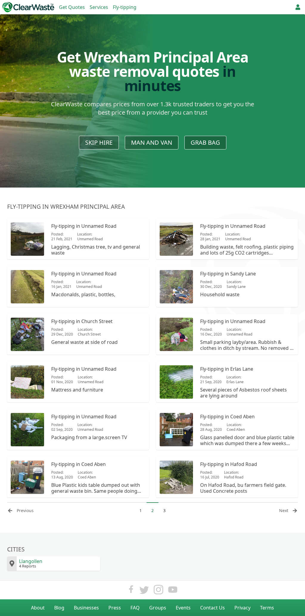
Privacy (242, 607)
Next (283, 510)
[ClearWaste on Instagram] (158, 591)
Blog (59, 607)
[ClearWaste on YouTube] (173, 591)
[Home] (28, 7)
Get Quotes (72, 7)
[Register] (298, 7)
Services (99, 7)
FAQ (135, 607)
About (38, 607)
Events (183, 607)
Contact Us (212, 607)
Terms (267, 607)
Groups (157, 607)
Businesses (86, 607)
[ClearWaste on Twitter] (144, 591)
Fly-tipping (124, 7)
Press (114, 607)
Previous (25, 510)
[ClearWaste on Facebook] (131, 591)
